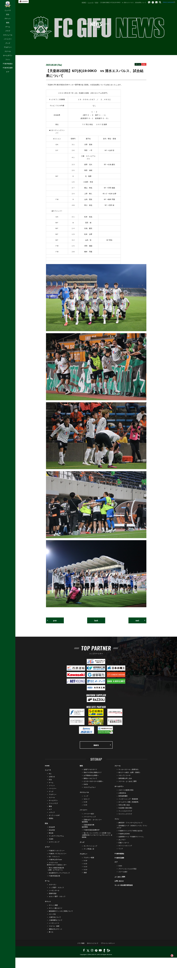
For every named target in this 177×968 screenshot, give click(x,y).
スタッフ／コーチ (124, 775)
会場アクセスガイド (90, 769)
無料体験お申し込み (125, 778)
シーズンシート (54, 923)
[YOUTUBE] (100, 950)
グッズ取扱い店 (89, 849)
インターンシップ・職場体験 (128, 799)
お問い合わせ (119, 881)
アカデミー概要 (89, 857)
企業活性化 (122, 793)
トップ (86, 796)
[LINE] (96, 950)
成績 (85, 872)
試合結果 (52, 827)
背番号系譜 (52, 893)
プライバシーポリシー (108, 943)
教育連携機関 (123, 796)
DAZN (86, 784)
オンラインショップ (90, 846)
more (96, 745)
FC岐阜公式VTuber (55, 859)
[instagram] (92, 950)
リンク (121, 848)
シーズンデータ (54, 890)
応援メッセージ (124, 842)
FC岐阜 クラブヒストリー (57, 853)
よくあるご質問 (120, 877)
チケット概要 (53, 905)
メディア (52, 812)
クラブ (7, 31)
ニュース (8, 10)
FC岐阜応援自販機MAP (91, 830)
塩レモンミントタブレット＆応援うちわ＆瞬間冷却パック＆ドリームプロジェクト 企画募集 (97, 835)
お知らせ (52, 776)
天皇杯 (51, 839)
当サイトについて (92, 943)
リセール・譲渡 (54, 926)
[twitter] (88, 950)
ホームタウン (7, 55)
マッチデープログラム (56, 836)
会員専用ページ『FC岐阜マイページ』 (132, 836)
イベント (52, 785)
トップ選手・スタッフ (56, 887)
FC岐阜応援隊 (8, 68)
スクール (8, 51)
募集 (50, 806)
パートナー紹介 (89, 814)
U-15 (85, 805)
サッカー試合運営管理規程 (124, 885)
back (96, 620)
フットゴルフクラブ (125, 811)
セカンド (87, 799)
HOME (84, 2)
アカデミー (8, 47)
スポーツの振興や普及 (126, 790)
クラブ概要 (80, 943)
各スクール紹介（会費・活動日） (130, 772)
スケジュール (7, 35)
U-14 (85, 866)
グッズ (7, 43)
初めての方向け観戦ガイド (93, 772)
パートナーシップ (90, 816)
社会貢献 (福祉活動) (125, 808)
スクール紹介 (123, 872)
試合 (7, 14)
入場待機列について (55, 920)
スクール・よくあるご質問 (127, 781)
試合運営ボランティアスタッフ (59, 873)
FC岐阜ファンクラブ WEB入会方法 (130, 831)
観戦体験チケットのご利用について (61, 911)
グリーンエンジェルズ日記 (127, 869)
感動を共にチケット (55, 929)
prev (55, 620)
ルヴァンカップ (54, 842)
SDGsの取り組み (124, 805)
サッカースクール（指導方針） (129, 769)
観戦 (7, 22)
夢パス (51, 932)
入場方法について (55, 917)
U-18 (85, 802)
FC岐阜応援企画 (54, 876)
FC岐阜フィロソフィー (56, 850)
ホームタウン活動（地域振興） (129, 802)
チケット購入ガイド (55, 908)
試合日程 (52, 830)
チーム (7, 27)
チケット (8, 18)
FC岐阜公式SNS (124, 834)
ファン (7, 59)
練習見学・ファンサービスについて (130, 822)
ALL (50, 773)
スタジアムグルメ (90, 787)
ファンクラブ (53, 803)
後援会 (51, 818)
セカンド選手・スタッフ (57, 896)
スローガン (52, 884)
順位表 (51, 833)
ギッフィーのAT (54, 815)
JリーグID (52, 914)
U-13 (85, 869)
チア (7, 72)
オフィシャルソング (125, 845)
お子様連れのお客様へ (91, 775)
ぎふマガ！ (122, 839)
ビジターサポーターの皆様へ (93, 781)
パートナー (8, 39)
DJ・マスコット (54, 856)
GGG (120, 866)
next (137, 620)
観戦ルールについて (90, 778)
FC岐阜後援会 (8, 63)
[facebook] (84, 950)
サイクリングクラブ (125, 814)
